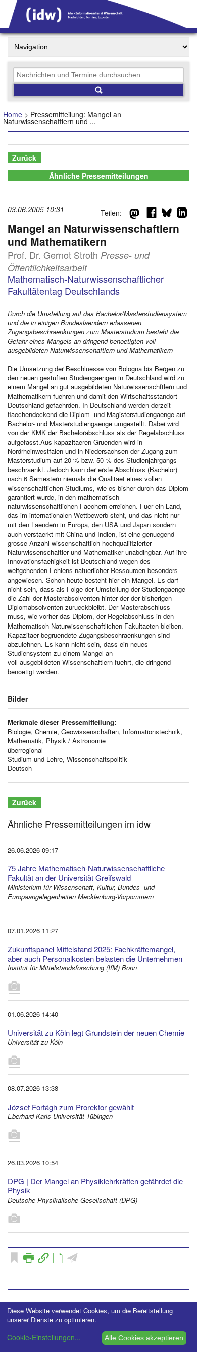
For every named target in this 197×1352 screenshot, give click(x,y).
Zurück (24, 157)
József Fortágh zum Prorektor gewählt (71, 1107)
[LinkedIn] (182, 215)
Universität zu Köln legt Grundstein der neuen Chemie (96, 1032)
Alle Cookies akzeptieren (144, 1338)
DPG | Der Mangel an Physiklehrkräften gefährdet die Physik (95, 1186)
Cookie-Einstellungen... (44, 1337)
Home (12, 114)
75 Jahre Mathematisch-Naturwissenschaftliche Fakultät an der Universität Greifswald (86, 873)
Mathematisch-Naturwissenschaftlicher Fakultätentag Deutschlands (86, 284)
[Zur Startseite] (98, 25)
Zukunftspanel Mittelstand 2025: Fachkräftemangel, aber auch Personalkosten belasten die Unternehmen (95, 954)
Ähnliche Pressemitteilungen (99, 176)
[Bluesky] (167, 215)
